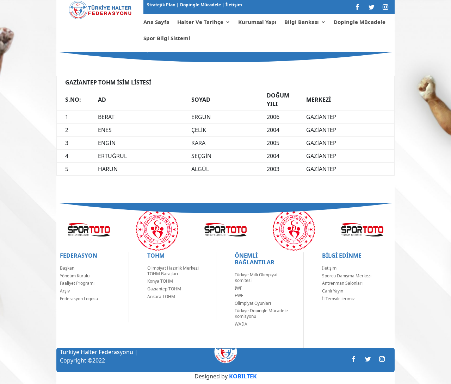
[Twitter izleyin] (371, 7)
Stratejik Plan (162, 5)
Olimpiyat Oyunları (253, 303)
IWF (238, 288)
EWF (239, 295)
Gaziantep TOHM (164, 289)
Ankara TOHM (161, 297)
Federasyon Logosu (79, 299)
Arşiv (65, 291)
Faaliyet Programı (77, 283)
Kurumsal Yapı (257, 21)
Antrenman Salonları (342, 283)
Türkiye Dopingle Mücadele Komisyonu (261, 313)
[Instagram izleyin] (385, 7)
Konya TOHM (160, 281)
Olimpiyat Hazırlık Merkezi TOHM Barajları (173, 271)
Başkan (67, 268)
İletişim (233, 5)
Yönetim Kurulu (74, 276)
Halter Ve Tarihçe (200, 21)
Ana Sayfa (156, 21)
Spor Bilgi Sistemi (166, 38)
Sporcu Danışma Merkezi (346, 276)
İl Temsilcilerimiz (338, 299)
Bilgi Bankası (301, 21)
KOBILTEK (243, 376)
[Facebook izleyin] (357, 7)
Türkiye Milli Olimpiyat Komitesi (256, 277)
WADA (241, 324)
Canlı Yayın (332, 291)
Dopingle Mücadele (200, 5)
